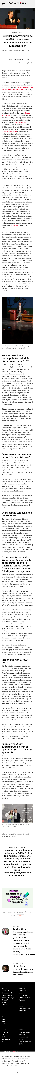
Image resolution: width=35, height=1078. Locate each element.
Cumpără (22, 1011)
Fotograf (16, 969)
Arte (29, 912)
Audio (4, 1021)
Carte (14, 32)
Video (4, 1019)
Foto (3, 1024)
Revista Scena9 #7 (25, 1008)
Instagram (5, 1034)
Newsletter (6, 1002)
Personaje (23, 990)
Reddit (31, 63)
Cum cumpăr (23, 1037)
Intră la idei (23, 995)
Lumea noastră (24, 998)
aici (15, 1066)
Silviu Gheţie (19, 966)
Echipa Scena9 (7, 993)
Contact (4, 1005)
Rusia (20, 32)
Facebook (5, 1032)
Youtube (4, 1037)
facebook (24, 63)
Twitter (28, 63)
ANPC (21, 1039)
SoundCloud (6, 1039)
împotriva (14, 225)
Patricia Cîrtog (10, 50)
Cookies (22, 1034)
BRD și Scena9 (7, 995)
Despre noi (6, 990)
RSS (3, 1042)
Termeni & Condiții (26, 1032)
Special (22, 1000)
